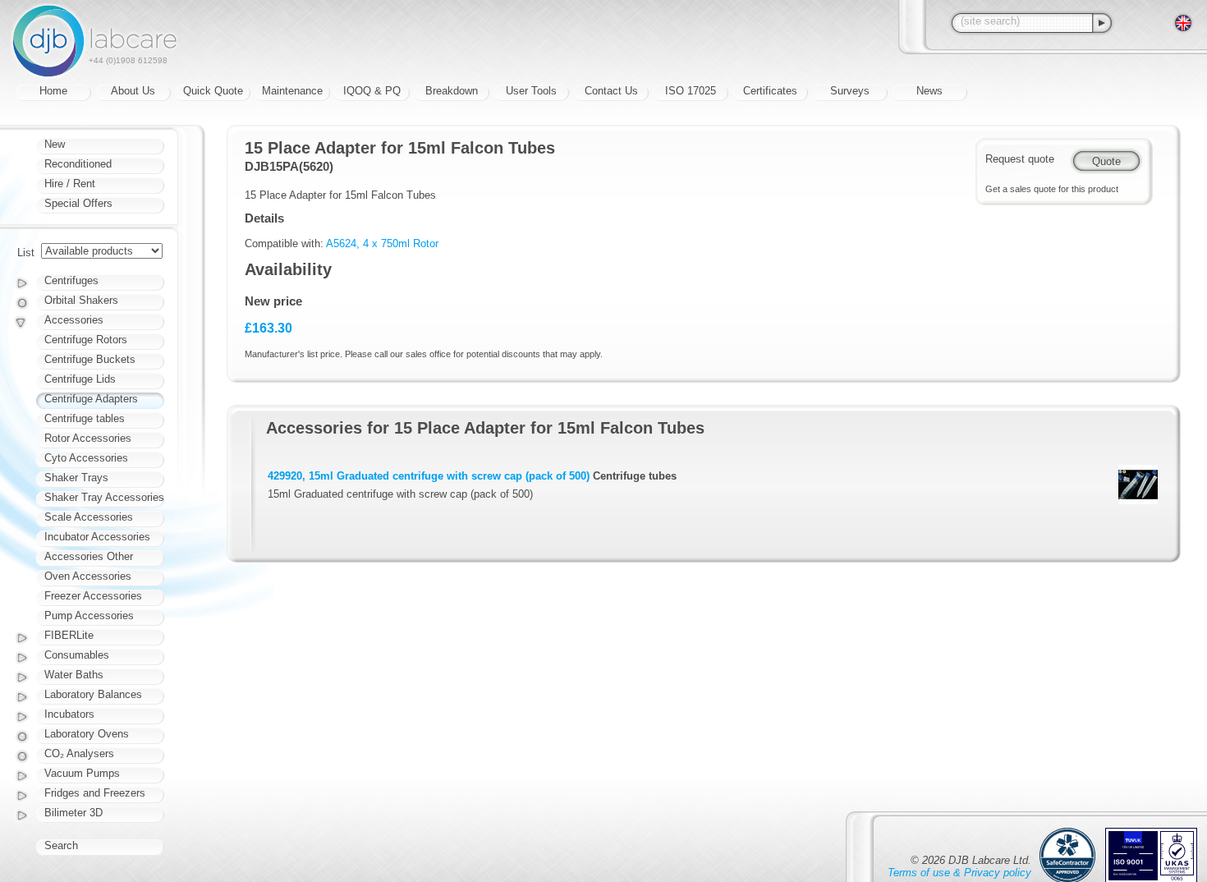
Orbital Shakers (81, 300)
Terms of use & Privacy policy (959, 872)
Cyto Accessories (86, 458)
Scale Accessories (88, 517)
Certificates (770, 91)
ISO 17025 (690, 91)
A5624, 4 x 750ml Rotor (382, 243)
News (929, 91)
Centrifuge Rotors (85, 339)
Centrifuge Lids (80, 379)
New (54, 144)
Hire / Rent (69, 183)
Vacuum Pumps (82, 773)
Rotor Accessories (87, 438)
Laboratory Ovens (86, 734)
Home (53, 91)
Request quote (1019, 159)
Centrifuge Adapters (91, 399)
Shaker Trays (76, 477)
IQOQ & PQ (372, 91)
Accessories (73, 320)
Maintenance (292, 91)
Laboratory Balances (93, 694)
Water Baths (73, 674)
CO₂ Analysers (79, 753)
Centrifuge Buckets (89, 359)
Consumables (76, 655)
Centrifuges (71, 280)
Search (61, 845)
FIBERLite (69, 635)
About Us (133, 91)
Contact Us (611, 91)
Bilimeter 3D (73, 812)
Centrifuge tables (84, 418)
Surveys (850, 91)
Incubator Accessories (97, 537)
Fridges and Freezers (94, 793)
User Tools (531, 91)
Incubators (69, 714)
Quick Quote (213, 91)
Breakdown (451, 91)
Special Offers (78, 203)
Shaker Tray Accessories (104, 497)
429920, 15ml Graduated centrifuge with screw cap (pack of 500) (429, 476)
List (25, 252)
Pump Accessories (89, 615)
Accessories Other (88, 556)
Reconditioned (78, 164)
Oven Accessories (87, 576)
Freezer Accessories (93, 596)
